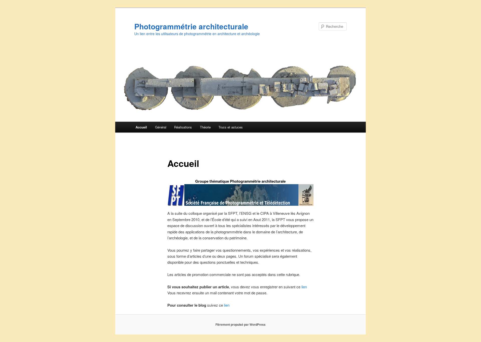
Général (160, 127)
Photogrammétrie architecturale (191, 26)
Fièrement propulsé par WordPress (240, 324)
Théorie (205, 127)
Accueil (141, 127)
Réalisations (183, 127)
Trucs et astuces (230, 127)
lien (304, 286)
